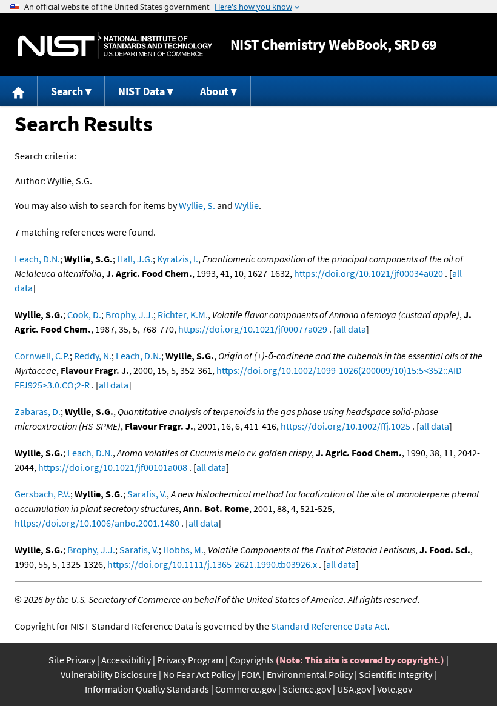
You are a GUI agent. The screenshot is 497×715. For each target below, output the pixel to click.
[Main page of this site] (19, 91)
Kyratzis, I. (177, 259)
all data (351, 329)
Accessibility (126, 660)
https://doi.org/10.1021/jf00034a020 (368, 273)
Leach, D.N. (37, 259)
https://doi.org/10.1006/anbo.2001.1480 (97, 523)
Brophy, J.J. (129, 314)
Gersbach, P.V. (42, 494)
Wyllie (247, 205)
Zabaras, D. (38, 411)
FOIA (251, 674)
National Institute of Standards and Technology (115, 45)
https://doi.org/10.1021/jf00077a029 (252, 329)
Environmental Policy (310, 674)
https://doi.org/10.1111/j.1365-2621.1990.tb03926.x (212, 564)
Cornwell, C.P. (42, 356)
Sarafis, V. (147, 494)
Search (67, 91)
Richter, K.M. (183, 314)
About (214, 91)
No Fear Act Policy (199, 674)
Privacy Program (190, 660)
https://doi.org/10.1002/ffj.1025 (345, 426)
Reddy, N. (93, 356)
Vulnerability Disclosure (109, 674)
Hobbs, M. (183, 550)
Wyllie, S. (197, 205)
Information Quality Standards (147, 689)
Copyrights (252, 660)
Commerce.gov (245, 689)
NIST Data (141, 91)
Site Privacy (71, 660)
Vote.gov (394, 689)
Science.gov (306, 689)
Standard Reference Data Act (329, 626)
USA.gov (354, 689)
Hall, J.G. (135, 259)
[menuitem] (19, 91)
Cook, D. (84, 314)
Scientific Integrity (395, 674)
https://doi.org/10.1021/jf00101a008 (112, 467)
